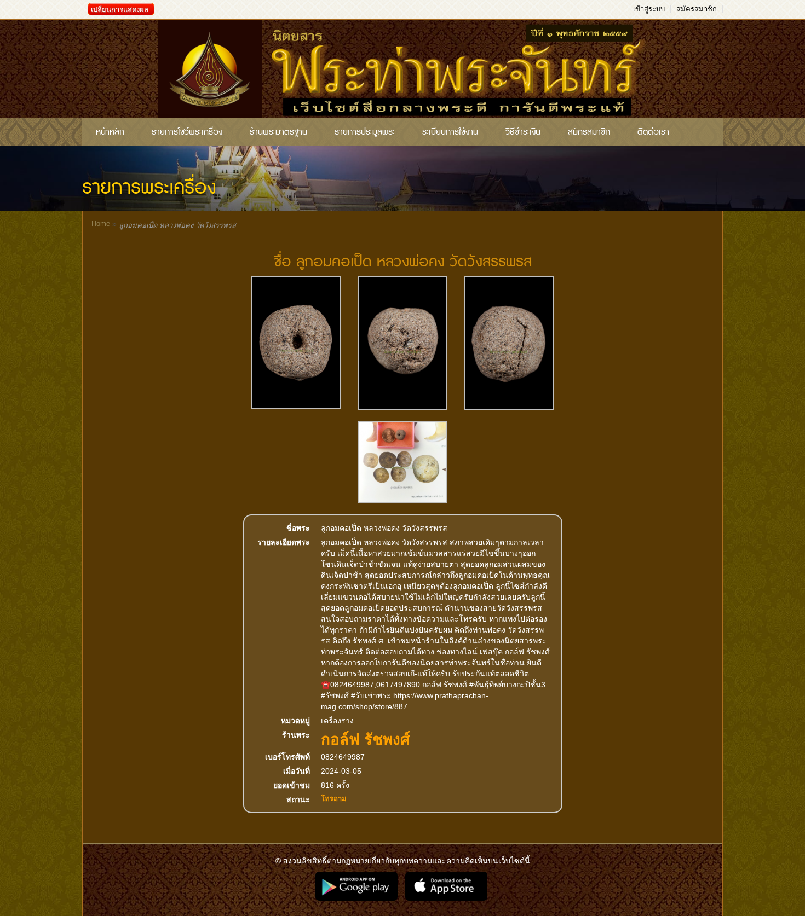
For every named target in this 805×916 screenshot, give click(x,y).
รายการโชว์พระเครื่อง (187, 131)
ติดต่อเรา (653, 131)
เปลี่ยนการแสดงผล (119, 9)
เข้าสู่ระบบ (649, 9)
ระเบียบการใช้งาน (450, 131)
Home (100, 223)
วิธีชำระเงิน (522, 131)
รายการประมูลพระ (365, 131)
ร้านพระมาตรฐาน (278, 131)
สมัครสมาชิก (696, 9)
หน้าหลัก (110, 131)
